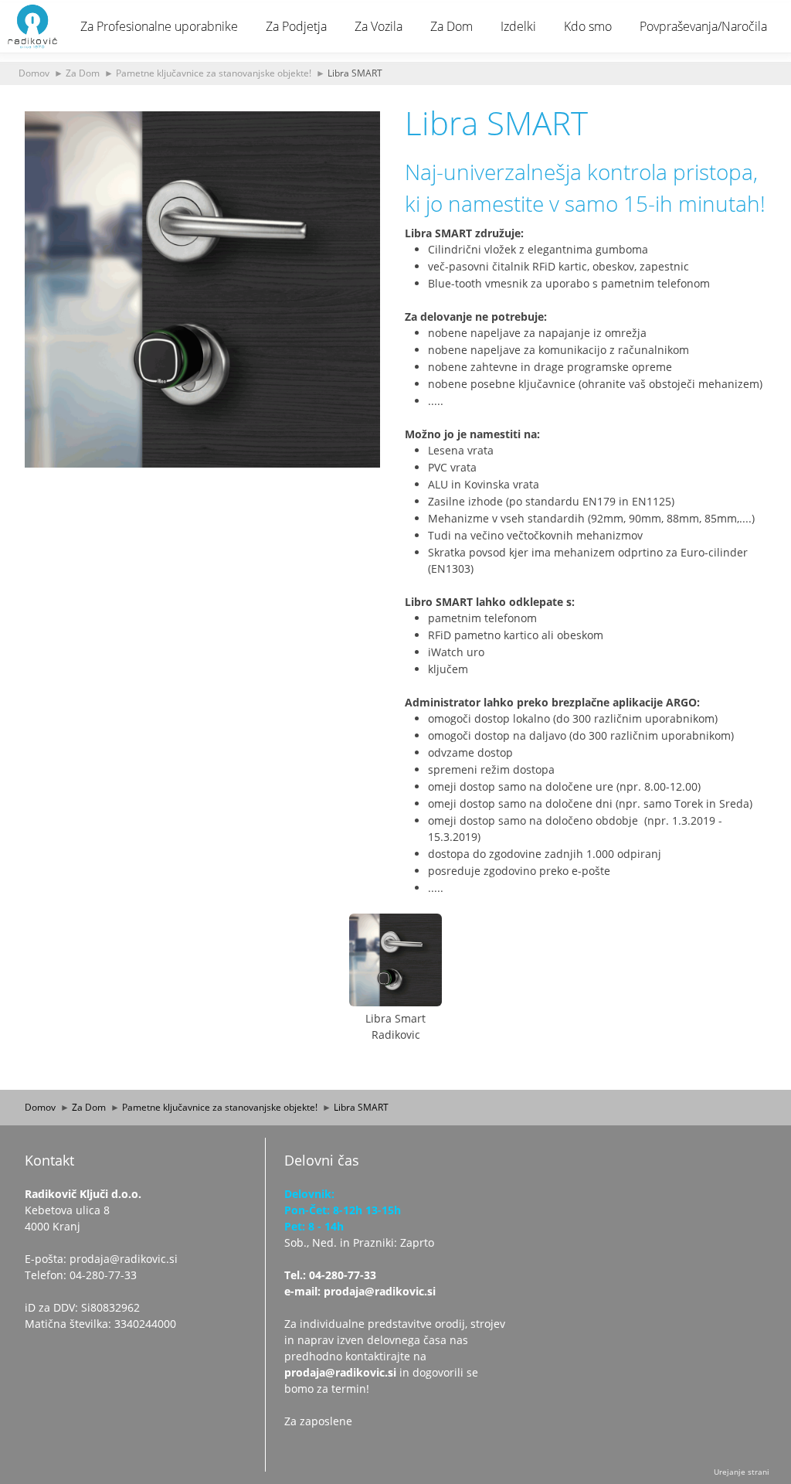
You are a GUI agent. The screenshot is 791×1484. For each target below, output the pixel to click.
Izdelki (518, 26)
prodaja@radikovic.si (340, 1372)
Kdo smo (588, 26)
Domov (34, 72)
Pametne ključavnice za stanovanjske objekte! (213, 72)
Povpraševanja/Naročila (703, 26)
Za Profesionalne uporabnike (159, 26)
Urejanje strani (741, 1471)
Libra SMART (355, 72)
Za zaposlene (318, 1421)
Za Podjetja (296, 26)
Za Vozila (378, 26)
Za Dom (451, 26)
